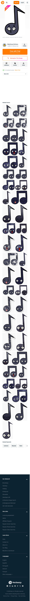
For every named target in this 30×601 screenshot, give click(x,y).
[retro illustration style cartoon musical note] (9, 260)
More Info (6, 74)
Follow (24, 46)
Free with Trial (15, 51)
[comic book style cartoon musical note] (10, 186)
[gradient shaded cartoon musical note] (9, 292)
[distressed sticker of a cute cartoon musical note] (7, 110)
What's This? (17, 70)
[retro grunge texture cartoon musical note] (7, 200)
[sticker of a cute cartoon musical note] (7, 227)
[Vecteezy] (2, 2)
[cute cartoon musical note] (10, 159)
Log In (22, 2)
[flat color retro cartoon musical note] (7, 389)
